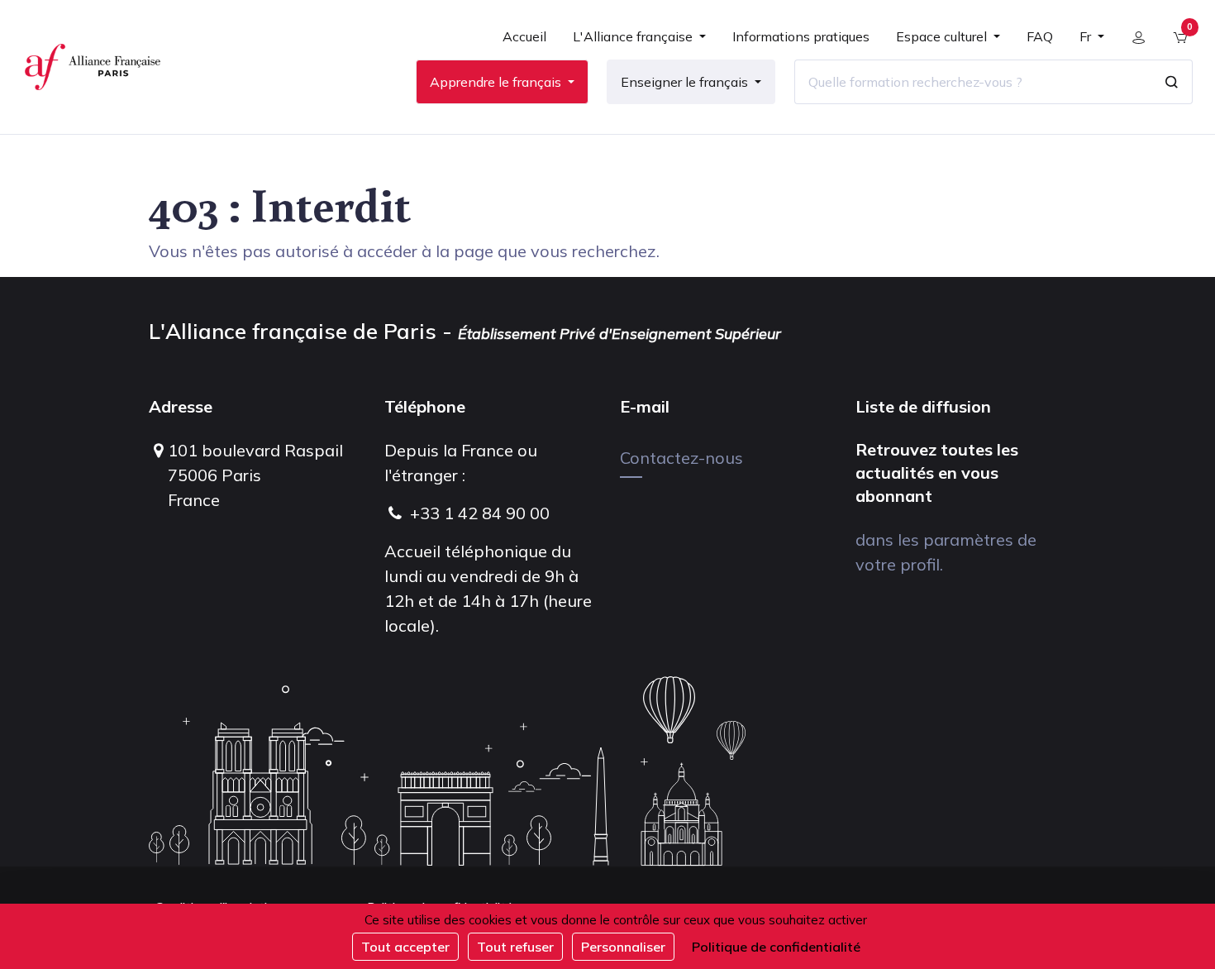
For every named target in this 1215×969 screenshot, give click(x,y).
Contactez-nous (681, 457)
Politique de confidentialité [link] (776, 946)
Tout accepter (405, 946)
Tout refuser (515, 946)
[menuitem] (524, 43)
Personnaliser (623, 946)
